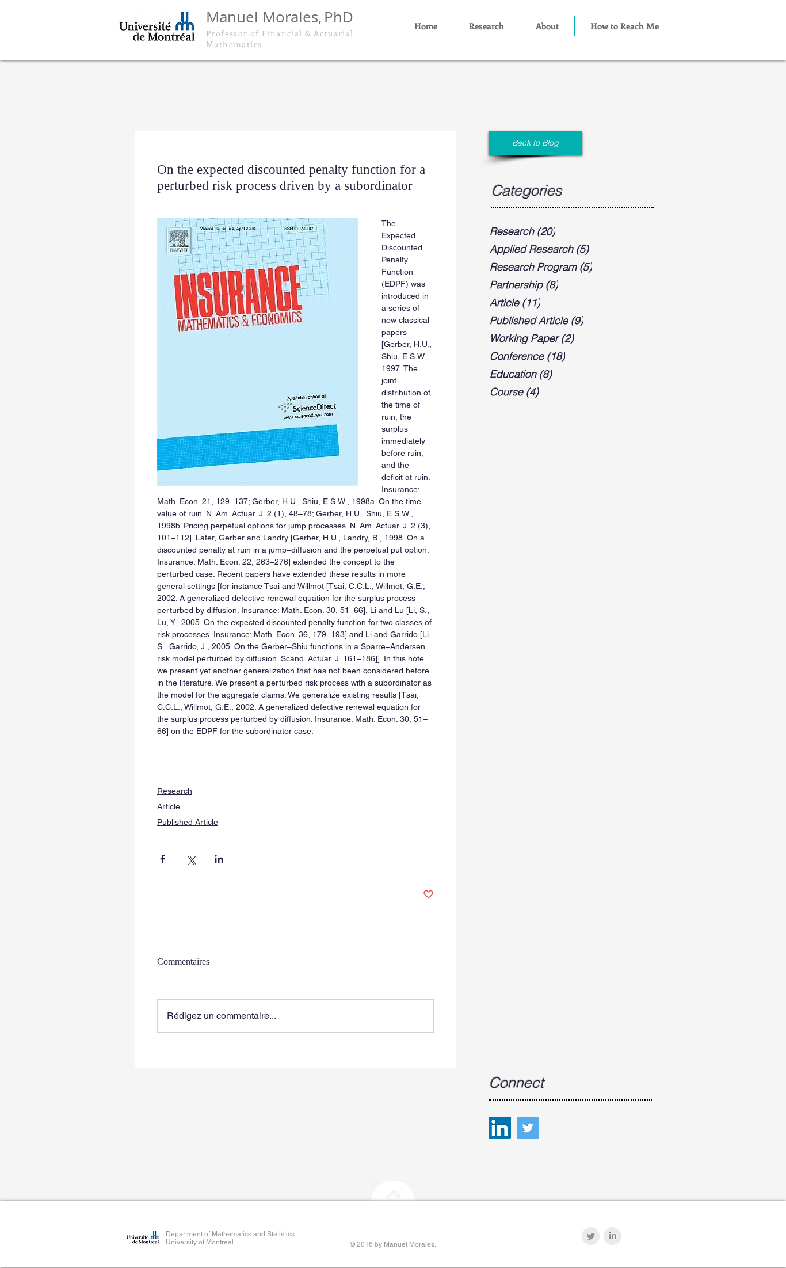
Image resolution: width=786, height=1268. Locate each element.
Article (168, 806)
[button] (486, 26)
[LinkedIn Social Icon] (500, 1128)
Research (174, 790)
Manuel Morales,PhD (279, 17)
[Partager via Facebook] (162, 859)
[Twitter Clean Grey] (591, 1236)
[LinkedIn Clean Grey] (612, 1236)
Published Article (187, 822)
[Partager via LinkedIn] (218, 859)
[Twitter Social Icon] (528, 1128)
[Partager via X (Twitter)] (190, 859)
